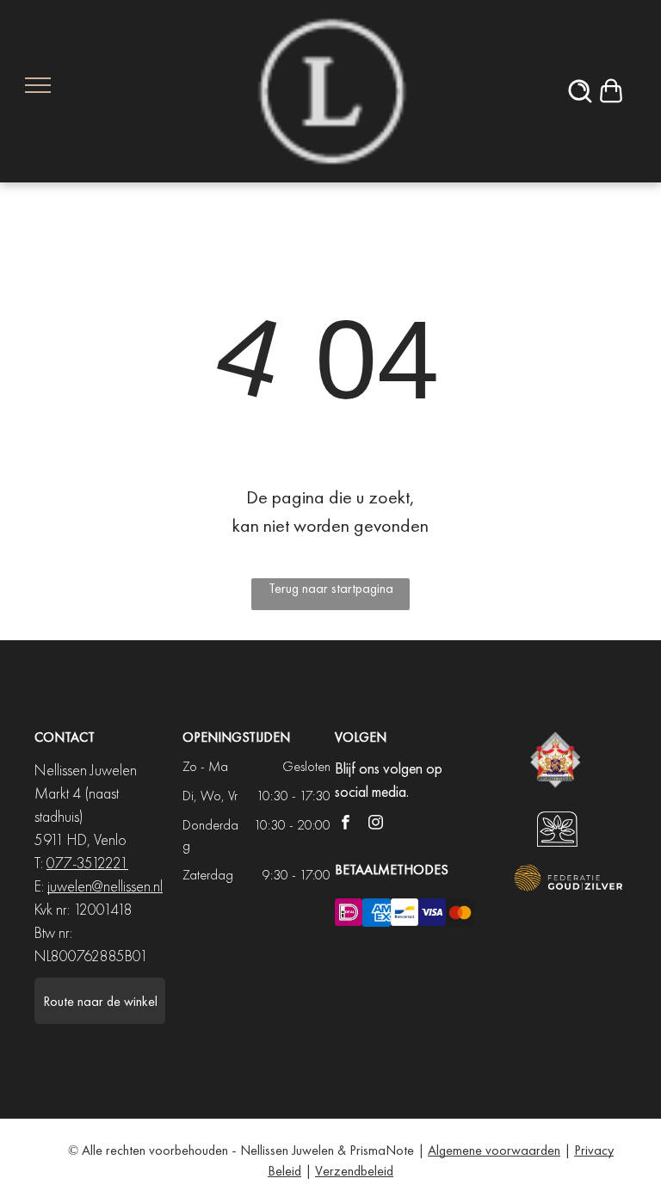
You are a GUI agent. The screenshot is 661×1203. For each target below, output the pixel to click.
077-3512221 (87, 863)
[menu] (37, 85)
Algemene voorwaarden (494, 1150)
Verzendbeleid (354, 1171)
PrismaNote (381, 1150)
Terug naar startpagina (331, 588)
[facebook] (345, 824)
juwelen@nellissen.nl (105, 886)
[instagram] (375, 824)
